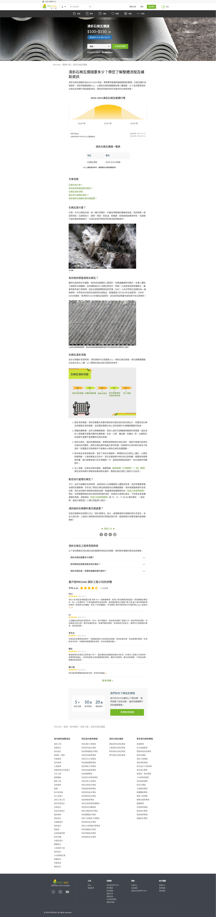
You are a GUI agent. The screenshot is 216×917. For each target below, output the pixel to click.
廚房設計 (57, 818)
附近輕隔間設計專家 (90, 751)
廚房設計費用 (142, 811)
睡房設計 (57, 826)
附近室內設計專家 (89, 748)
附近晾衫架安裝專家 (90, 777)
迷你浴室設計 (59, 803)
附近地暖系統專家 (89, 833)
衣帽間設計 (58, 822)
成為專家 (151, 7)
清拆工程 (84, 727)
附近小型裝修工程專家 (91, 818)
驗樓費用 (140, 803)
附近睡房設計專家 (89, 796)
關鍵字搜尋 (111, 902)
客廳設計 (57, 859)
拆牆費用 (140, 744)
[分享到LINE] (114, 534)
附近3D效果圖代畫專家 (91, 826)
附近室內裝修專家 (89, 755)
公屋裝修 (57, 766)
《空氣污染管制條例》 (135, 491)
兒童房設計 (58, 841)
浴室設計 (57, 807)
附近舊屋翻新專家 (89, 763)
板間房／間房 (59, 755)
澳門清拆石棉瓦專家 (117, 755)
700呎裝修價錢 (143, 777)
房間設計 (57, 748)
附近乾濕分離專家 (89, 807)
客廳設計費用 (142, 818)
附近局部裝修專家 (89, 770)
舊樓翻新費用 (142, 792)
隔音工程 (57, 781)
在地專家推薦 (111, 899)
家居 (66, 727)
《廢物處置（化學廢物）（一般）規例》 (128, 468)
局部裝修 (57, 785)
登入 (167, 7)
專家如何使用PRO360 (139, 891)
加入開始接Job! (107, 52)
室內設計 (57, 751)
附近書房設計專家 (89, 837)
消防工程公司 (59, 800)
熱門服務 (110, 888)
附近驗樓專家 (87, 774)
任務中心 (134, 885)
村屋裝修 (57, 759)
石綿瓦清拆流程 (76, 192)
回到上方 (108, 529)
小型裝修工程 (59, 848)
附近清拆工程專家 (89, 744)
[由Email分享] (106, 534)
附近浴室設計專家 (89, 785)
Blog (89, 885)
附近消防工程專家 (89, 781)
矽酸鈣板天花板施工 (62, 770)
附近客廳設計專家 (89, 829)
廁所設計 (57, 852)
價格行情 (67, 65)
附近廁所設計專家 (89, 822)
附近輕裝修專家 (88, 800)
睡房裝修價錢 (142, 815)
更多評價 (106, 681)
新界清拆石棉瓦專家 (117, 751)
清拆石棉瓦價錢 (80, 65)
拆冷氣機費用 (142, 748)
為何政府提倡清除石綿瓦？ (81, 188)
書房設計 (57, 867)
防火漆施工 (58, 796)
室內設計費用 (142, 770)
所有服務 (110, 891)
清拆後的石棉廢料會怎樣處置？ (83, 199)
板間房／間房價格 (144, 774)
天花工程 (57, 774)
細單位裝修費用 (143, 800)
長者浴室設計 (59, 811)
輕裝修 (56, 829)
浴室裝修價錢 (142, 807)
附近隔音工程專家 (89, 766)
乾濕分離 (57, 837)
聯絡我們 (91, 888)
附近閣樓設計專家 (89, 815)
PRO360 (56, 65)
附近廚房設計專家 (89, 792)
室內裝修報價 (142, 781)
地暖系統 (57, 863)
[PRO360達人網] (53, 893)
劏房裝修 (57, 815)
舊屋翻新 (57, 777)
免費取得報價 (120, 46)
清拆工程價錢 (142, 759)
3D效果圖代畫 (59, 855)
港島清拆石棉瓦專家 (117, 744)
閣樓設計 (57, 844)
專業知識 (110, 896)
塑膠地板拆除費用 (144, 751)
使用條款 (162, 888)
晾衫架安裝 (58, 792)
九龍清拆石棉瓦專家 (117, 748)
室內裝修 (74, 727)
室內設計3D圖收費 (144, 766)
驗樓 (56, 789)
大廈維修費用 (142, 789)
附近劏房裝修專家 (89, 789)
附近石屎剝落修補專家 (91, 803)
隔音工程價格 (142, 796)
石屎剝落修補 (59, 833)
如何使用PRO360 (113, 885)
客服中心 (162, 885)
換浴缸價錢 (141, 755)
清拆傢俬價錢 (142, 763)
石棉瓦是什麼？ (76, 185)
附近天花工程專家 (89, 759)
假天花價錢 (141, 785)
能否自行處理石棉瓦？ (79, 195)
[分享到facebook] (102, 534)
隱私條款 (162, 891)
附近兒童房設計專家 (90, 811)
